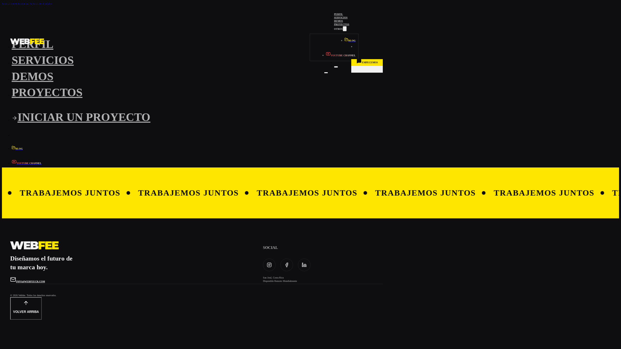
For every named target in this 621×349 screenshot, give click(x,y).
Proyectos (341, 24)
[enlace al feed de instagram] (269, 265)
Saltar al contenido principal (15, 3)
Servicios (341, 17)
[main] (27, 42)
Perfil (338, 14)
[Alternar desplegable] (345, 28)
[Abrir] (326, 72)
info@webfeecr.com (30, 281)
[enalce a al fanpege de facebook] (286, 265)
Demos (338, 21)
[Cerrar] (336, 67)
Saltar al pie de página (41, 3)
